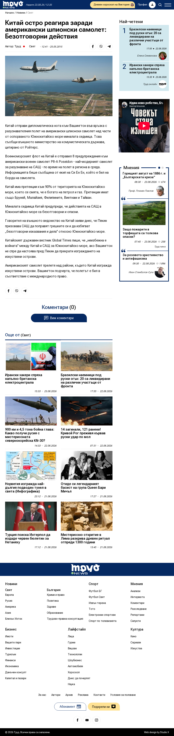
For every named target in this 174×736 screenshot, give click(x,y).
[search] (160, 4)
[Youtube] (87, 720)
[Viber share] (101, 46)
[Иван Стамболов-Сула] (160, 272)
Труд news (160, 246)
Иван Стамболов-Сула (141, 272)
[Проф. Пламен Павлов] (160, 190)
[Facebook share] (92, 46)
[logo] (13, 4)
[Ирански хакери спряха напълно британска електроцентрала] (31, 356)
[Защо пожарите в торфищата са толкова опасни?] (144, 213)
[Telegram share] (109, 46)
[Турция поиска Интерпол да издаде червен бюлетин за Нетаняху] (31, 516)
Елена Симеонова (147, 55)
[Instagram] (96, 720)
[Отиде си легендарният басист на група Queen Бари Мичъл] (86, 465)
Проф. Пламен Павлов (140, 190)
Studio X (164, 732)
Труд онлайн (150, 84)
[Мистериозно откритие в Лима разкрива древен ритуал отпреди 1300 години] (86, 516)
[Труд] (85, 569)
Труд (17, 46)
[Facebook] (77, 720)
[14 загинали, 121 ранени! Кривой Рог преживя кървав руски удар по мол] (86, 410)
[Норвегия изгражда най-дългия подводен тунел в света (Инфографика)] (31, 465)
